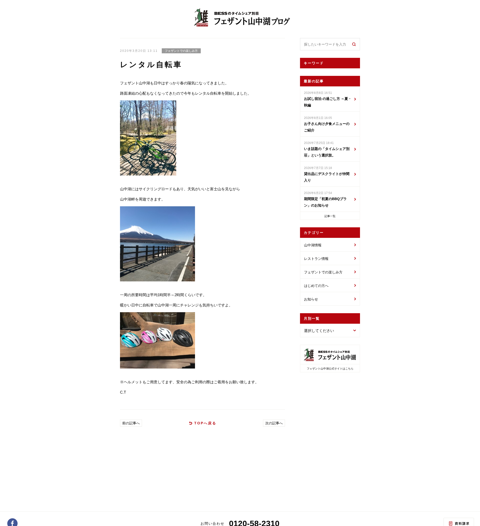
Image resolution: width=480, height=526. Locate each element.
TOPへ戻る (205, 423)
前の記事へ (131, 423)
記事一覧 (330, 216)
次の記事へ (274, 423)
